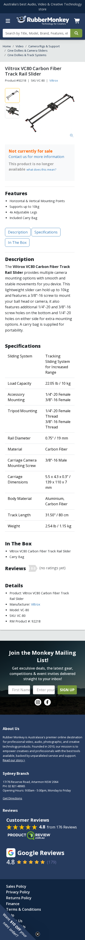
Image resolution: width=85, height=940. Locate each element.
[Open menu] (8, 21)
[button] (18, 922)
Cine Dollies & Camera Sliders (27, 50)
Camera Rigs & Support (44, 46)
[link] (37, 702)
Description (18, 232)
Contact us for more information (36, 156)
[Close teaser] (37, 934)
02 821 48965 (16, 786)
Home (7, 46)
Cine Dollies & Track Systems (26, 55)
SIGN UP (67, 689)
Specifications (46, 232)
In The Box (17, 242)
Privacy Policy (18, 892)
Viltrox (53, 80)
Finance (12, 903)
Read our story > (14, 760)
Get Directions (12, 798)
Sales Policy (16, 886)
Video (20, 46)
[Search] (76, 33)
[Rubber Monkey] (42, 23)
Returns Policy (19, 897)
